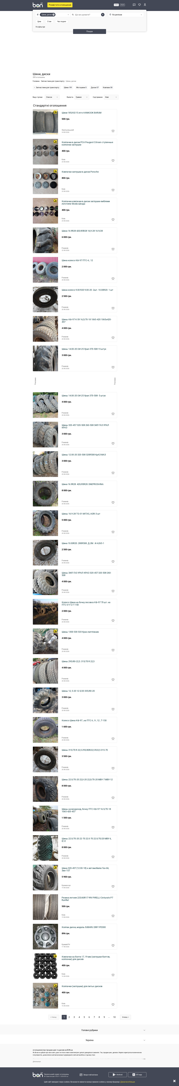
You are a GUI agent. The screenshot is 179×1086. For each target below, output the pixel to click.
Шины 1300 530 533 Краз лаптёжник (80, 632)
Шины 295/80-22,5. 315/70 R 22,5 (78, 661)
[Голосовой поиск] (102, 14)
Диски (95, 87)
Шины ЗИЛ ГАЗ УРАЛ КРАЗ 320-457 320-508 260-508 (86, 574)
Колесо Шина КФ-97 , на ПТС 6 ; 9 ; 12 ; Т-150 (84, 720)
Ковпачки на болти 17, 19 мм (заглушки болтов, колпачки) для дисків (86, 958)
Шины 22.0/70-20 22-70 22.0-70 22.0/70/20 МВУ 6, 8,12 (86, 839)
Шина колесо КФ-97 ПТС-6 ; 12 (77, 260)
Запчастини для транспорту (47, 87)
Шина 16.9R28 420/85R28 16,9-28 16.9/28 (82, 231)
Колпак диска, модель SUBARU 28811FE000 (84, 927)
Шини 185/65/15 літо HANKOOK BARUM (81, 113)
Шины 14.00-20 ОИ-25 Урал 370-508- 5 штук (84, 395)
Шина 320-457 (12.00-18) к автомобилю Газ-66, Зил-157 (85, 869)
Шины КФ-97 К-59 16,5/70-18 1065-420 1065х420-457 (86, 320)
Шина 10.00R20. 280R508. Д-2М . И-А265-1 (83, 543)
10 (114, 1017)
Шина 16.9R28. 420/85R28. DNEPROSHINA (82, 484)
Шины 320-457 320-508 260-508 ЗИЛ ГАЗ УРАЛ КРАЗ (85, 426)
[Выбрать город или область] (123, 14)
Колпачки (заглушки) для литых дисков (82, 986)
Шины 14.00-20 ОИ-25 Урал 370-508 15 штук (84, 349)
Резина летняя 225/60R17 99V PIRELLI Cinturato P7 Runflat (87, 898)
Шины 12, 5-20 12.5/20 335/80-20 (78, 691)
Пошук (89, 31)
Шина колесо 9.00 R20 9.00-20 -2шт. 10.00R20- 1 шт (87, 290)
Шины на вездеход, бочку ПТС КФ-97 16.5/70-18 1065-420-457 (86, 810)
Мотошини (81, 87)
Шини (68, 87)
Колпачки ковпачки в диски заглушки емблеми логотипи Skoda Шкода (86, 202)
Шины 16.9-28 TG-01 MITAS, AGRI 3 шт (81, 514)
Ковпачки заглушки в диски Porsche (80, 172)
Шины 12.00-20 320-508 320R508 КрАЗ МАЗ (84, 454)
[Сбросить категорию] (53, 15)
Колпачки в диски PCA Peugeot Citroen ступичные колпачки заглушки (87, 143)
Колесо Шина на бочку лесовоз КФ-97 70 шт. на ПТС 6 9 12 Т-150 (86, 603)
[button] (52, 14)
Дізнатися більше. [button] (127, 1082)
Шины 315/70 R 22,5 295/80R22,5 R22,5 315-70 (85, 750)
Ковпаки (107, 87)
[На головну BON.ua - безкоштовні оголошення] (38, 4)
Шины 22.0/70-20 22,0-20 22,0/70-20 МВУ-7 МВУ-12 (87, 779)
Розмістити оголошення (60, 5)
